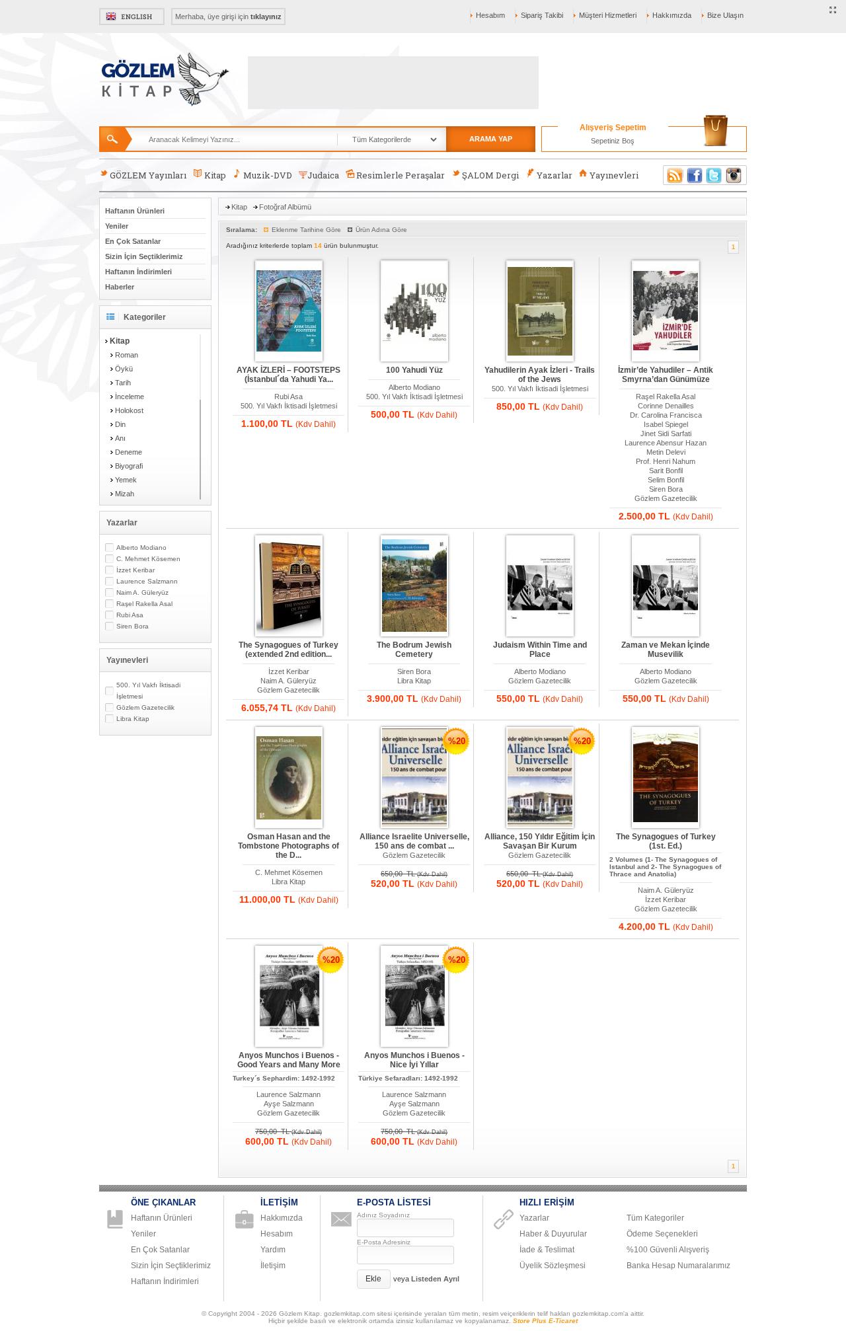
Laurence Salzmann (147, 581)
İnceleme (129, 396)
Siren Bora (132, 626)
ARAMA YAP (490, 139)
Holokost (129, 410)
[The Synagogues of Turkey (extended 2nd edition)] (288, 586)
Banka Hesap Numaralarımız (678, 1265)
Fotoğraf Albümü (285, 207)
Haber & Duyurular (553, 1233)
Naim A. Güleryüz (142, 592)
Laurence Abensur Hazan (666, 443)
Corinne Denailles (666, 406)
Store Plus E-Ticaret (545, 1320)
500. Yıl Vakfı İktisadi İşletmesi (148, 690)
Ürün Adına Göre (381, 229)
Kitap (215, 175)
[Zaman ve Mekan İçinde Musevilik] (665, 586)
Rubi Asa (129, 615)
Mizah (124, 494)
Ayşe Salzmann (289, 1104)
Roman (126, 355)
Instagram (734, 175)
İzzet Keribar (135, 570)
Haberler (119, 287)
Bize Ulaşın (725, 15)
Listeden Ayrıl (435, 1279)
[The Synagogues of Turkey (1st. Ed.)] (665, 778)
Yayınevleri (614, 175)
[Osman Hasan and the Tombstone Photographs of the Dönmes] (288, 778)
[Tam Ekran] (833, 11)
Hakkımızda (671, 15)
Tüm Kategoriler (655, 1218)
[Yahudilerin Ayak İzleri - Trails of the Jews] (540, 311)
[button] (374, 1279)
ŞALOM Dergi (490, 175)
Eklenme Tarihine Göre (306, 229)
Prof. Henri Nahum (665, 461)
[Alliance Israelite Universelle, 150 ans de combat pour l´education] (414, 778)
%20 (456, 741)
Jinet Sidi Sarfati (665, 433)
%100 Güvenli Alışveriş (668, 1249)
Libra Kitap (132, 718)
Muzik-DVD (267, 175)
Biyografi (129, 466)
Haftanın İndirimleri (138, 272)
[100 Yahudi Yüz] (414, 311)
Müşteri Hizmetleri (607, 15)
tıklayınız (266, 16)
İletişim (273, 1265)
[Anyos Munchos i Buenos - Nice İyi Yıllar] (414, 997)
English (132, 16)
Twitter (714, 175)
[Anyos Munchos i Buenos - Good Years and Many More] (288, 997)
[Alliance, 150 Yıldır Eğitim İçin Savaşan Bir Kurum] (540, 778)
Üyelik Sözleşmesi (552, 1265)
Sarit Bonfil (666, 471)
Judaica (323, 175)
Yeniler (116, 226)
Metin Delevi (665, 452)
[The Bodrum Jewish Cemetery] (414, 586)
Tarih (123, 383)
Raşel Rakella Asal (144, 603)
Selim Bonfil (666, 480)
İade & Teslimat (546, 1249)
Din (120, 424)
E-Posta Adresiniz (383, 1242)
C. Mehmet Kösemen (148, 558)
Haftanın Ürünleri (135, 211)
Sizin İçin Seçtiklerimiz (144, 256)
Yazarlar (554, 175)
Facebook (695, 175)
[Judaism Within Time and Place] (540, 586)
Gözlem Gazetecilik (145, 707)
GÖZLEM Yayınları (148, 175)
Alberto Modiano (141, 547)
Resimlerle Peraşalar (400, 175)
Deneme (128, 452)
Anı (120, 438)
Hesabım (490, 15)
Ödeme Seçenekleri (662, 1233)
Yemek (126, 480)
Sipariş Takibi (542, 15)
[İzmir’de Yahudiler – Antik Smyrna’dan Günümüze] (665, 311)
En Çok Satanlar (133, 241)
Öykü (124, 369)
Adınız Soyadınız (383, 1215)
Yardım (273, 1249)
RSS (673, 175)
